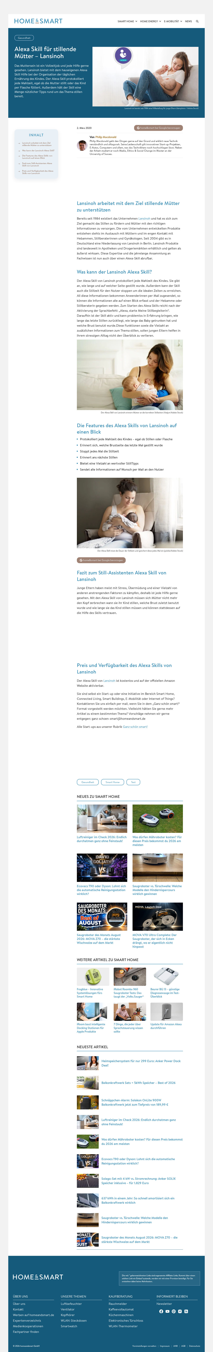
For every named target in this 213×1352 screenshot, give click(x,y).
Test (133, 782)
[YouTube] (167, 1311)
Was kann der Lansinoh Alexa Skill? (38, 150)
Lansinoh (144, 218)
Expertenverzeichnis (27, 1320)
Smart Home (126, 21)
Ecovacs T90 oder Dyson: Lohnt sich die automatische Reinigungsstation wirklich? (101, 890)
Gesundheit (24, 38)
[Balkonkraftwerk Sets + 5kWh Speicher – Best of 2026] (88, 1083)
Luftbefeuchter (71, 1304)
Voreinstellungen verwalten (144, 1346)
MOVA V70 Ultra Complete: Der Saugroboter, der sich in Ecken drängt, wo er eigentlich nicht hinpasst (155, 941)
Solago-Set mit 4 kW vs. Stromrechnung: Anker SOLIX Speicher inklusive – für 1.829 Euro (139, 1180)
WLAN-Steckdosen (74, 1320)
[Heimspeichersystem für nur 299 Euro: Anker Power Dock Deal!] (88, 1063)
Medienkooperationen (28, 1326)
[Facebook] (161, 1311)
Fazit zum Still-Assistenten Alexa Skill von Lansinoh (37, 164)
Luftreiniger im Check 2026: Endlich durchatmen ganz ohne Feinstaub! (102, 839)
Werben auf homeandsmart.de (33, 1315)
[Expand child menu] (136, 21)
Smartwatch (69, 1326)
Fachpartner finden (26, 1332)
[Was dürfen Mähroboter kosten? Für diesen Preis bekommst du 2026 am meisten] (158, 819)
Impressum (165, 1346)
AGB (183, 1346)
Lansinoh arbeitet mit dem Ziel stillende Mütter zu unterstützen (37, 144)
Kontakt (18, 1309)
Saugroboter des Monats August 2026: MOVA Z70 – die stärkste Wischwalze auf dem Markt (99, 939)
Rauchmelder (118, 1304)
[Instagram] (180, 1311)
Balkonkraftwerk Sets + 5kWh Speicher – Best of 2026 (139, 1083)
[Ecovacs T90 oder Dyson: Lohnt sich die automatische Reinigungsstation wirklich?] (102, 868)
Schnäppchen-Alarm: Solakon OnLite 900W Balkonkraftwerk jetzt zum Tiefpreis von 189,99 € (135, 1102)
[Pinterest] (173, 1311)
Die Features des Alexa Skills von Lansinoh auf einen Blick (37, 157)
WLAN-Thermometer (123, 1326)
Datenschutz (194, 1346)
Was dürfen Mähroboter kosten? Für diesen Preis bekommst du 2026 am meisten (157, 841)
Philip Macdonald (105, 137)
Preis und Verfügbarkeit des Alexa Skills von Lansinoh (37, 172)
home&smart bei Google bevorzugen (160, 127)
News (188, 21)
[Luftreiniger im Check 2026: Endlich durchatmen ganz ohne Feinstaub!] (102, 819)
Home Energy (149, 21)
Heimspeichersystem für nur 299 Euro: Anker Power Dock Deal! (141, 1063)
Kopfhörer (68, 1315)
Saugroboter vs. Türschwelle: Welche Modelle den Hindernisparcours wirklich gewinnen (157, 890)
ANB (175, 1346)
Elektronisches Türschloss (126, 1320)
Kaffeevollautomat (121, 1309)
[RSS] (186, 1311)
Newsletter (164, 1304)
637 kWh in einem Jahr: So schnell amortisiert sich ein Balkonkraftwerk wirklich (138, 1200)
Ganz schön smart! (135, 727)
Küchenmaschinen (121, 1315)
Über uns (19, 1304)
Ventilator (68, 1309)
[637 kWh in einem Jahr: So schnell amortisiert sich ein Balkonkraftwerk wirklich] (88, 1200)
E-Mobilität (171, 21)
